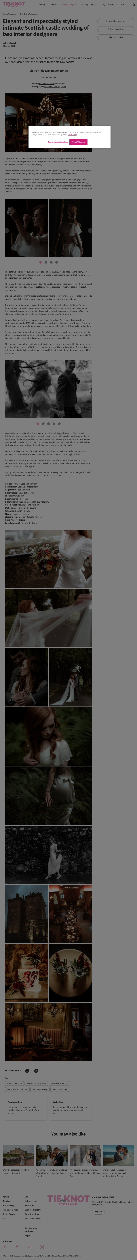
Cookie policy (72, 135)
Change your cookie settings (58, 142)
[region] (69, 137)
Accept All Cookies (78, 142)
